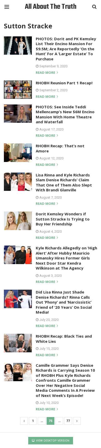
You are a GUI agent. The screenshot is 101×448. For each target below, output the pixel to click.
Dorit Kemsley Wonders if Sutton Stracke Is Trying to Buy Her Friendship (63, 218)
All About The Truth (50, 6)
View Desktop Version (52, 440)
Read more (46, 73)
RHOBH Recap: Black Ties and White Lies (64, 338)
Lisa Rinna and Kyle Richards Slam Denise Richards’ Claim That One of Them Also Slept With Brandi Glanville (64, 182)
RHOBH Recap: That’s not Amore (60, 148)
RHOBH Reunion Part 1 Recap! (64, 82)
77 (68, 421)
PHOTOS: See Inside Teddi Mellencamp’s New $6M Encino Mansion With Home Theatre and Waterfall (65, 114)
